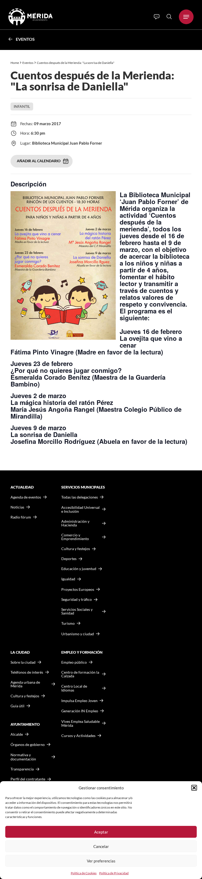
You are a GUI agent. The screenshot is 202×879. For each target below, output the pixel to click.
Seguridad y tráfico (76, 599)
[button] (194, 787)
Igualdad (68, 579)
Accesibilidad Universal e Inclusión (80, 509)
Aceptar (101, 832)
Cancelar (101, 846)
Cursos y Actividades (78, 736)
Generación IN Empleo (79, 711)
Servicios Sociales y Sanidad (77, 611)
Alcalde (17, 734)
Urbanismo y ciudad (77, 634)
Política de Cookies (84, 873)
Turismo (68, 623)
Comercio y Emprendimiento (75, 537)
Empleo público (74, 662)
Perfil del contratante (28, 779)
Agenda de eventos (26, 497)
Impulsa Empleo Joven (79, 701)
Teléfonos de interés (27, 672)
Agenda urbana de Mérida (25, 684)
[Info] (156, 16)
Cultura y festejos (25, 696)
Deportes (69, 559)
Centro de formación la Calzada (80, 674)
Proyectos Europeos (77, 589)
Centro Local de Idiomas (74, 688)
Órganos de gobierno (28, 744)
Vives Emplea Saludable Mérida (80, 723)
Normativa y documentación (23, 757)
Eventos (25, 39)
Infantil (22, 106)
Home (15, 63)
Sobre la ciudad (23, 662)
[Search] (169, 16)
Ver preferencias (101, 860)
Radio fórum (21, 517)
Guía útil (17, 706)
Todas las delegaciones (79, 497)
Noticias (17, 507)
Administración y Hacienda (75, 523)
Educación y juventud (78, 569)
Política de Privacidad (114, 873)
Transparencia (22, 769)
